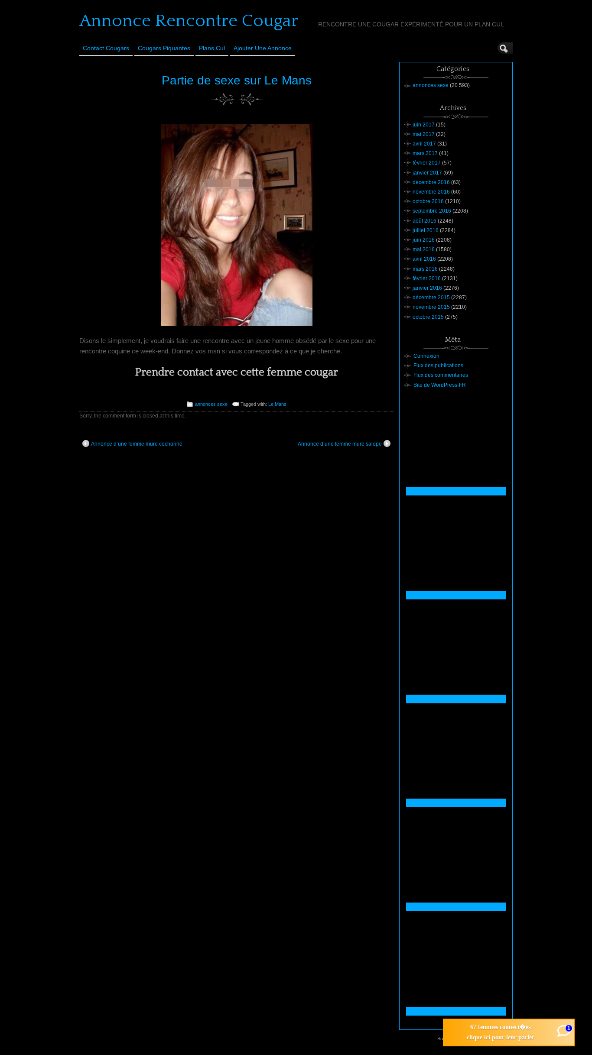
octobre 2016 (428, 201)
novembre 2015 (431, 307)
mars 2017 (425, 153)
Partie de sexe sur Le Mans (237, 80)
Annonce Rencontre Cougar (188, 20)
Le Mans (277, 404)
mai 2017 (424, 134)
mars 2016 (425, 269)
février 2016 (427, 278)
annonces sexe (211, 404)
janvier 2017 (427, 173)
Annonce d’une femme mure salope (340, 444)
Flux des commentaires (440, 375)
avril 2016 (424, 259)
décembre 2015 (431, 297)
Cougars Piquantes (164, 48)
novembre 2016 (431, 192)
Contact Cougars (106, 48)
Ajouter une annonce (263, 48)
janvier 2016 (427, 288)
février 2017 (427, 163)
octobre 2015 (428, 317)
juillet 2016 (426, 230)
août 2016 (424, 221)
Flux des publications (438, 365)
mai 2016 (424, 249)
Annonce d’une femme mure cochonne (136, 444)
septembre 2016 (432, 211)
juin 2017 (424, 125)
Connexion (426, 356)
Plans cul (212, 48)
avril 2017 (424, 144)
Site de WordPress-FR (439, 385)
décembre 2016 (431, 182)
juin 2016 (424, 240)
